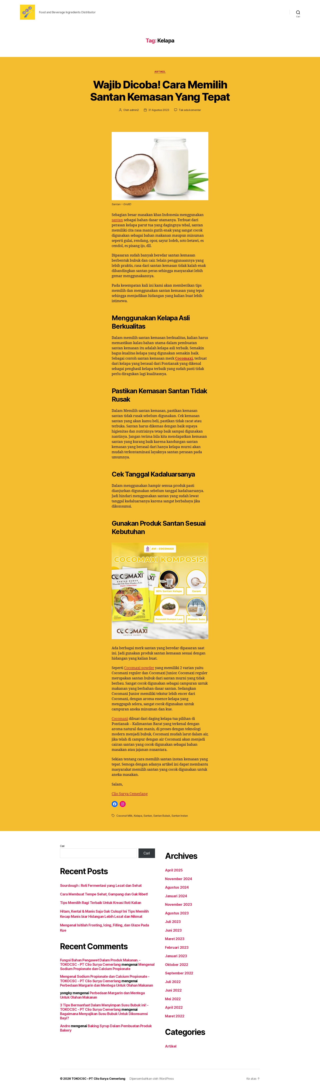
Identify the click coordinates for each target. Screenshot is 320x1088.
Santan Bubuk (161, 815)
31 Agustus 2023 (158, 110)
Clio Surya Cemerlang (130, 794)
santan (117, 220)
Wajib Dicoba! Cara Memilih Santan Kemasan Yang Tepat (160, 90)
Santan (148, 815)
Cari (62, 846)
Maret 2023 (174, 939)
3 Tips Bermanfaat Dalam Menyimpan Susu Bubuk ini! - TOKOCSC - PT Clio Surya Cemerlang (104, 1007)
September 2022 (179, 973)
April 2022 (173, 1007)
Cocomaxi (184, 358)
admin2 (134, 110)
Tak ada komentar (190, 110)
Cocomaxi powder (139, 668)
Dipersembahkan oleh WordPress (151, 1078)
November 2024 (178, 879)
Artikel (160, 71)
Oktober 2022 (176, 965)
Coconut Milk (124, 815)
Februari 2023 (176, 947)
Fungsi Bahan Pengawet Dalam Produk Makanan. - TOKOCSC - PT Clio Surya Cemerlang (100, 962)
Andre (65, 1026)
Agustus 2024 (177, 887)
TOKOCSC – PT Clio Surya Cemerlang (98, 1078)
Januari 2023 (176, 956)
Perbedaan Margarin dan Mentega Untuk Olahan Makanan (106, 985)
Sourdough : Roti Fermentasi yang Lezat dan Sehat (101, 885)
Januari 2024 (176, 896)
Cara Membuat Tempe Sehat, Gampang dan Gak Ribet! (104, 894)
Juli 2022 (173, 982)
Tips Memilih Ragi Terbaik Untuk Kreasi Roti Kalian (100, 903)
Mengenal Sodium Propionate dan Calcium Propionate (107, 966)
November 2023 (178, 904)
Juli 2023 (173, 922)
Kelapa (138, 815)
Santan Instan (180, 815)
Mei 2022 (173, 999)
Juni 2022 (173, 990)
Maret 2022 (174, 1016)
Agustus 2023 (177, 913)
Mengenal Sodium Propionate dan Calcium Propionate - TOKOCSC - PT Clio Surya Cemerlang (104, 978)
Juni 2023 (173, 930)
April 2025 (173, 870)
